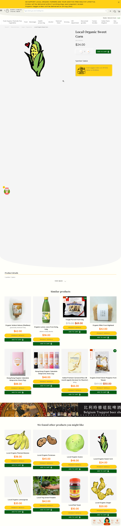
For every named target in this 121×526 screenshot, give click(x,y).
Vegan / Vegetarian (26, 27)
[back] (4, 10)
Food (25, 22)
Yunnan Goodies (94, 22)
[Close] (118, 2)
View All (7, 27)
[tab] (12, 415)
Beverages (32, 22)
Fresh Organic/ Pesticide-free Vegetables (12, 22)
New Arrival (116, 22)
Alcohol (50, 22)
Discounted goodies (84, 22)
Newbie (105, 18)
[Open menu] (1, 10)
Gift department (75, 22)
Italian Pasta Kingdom (105, 22)
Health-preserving (41, 22)
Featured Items (59, 22)
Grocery (66, 22)
